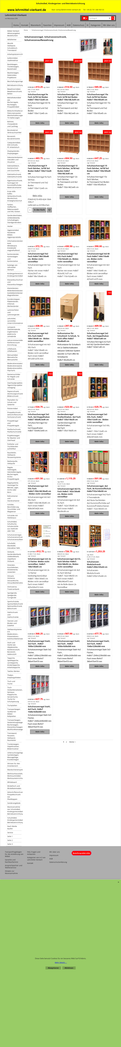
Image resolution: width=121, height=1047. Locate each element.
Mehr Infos (39, 123)
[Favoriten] (49, 210)
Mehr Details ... (61, 962)
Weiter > (72, 742)
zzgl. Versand (32, 91)
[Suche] (112, 18)
